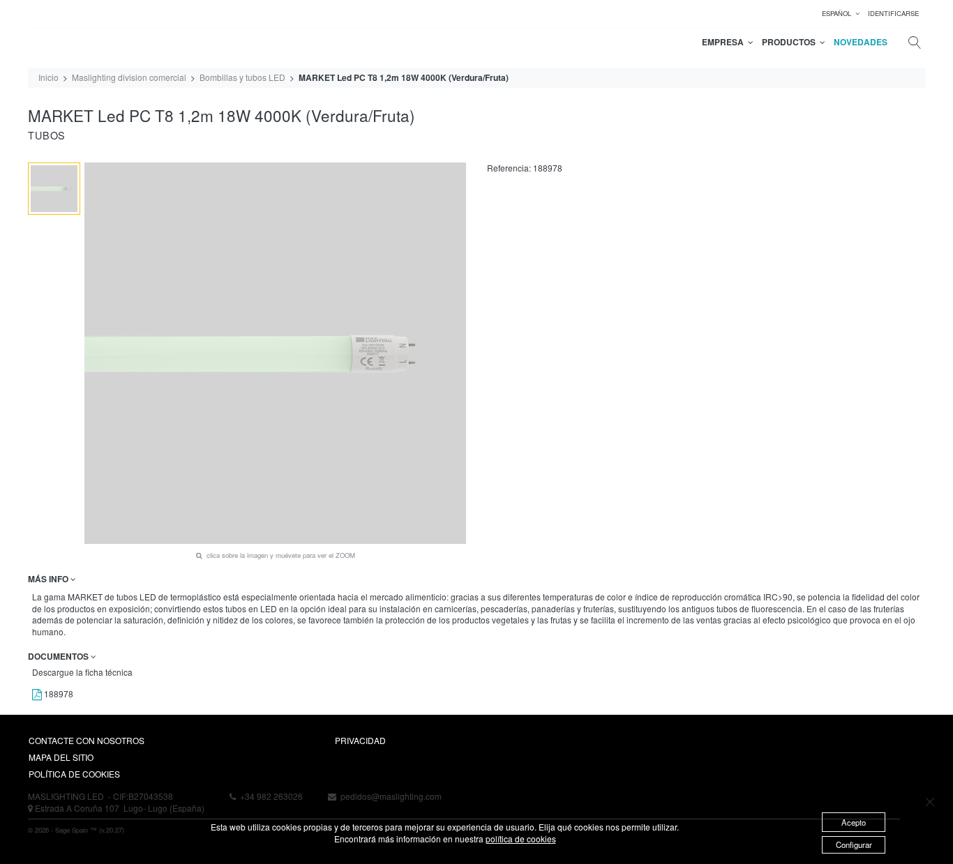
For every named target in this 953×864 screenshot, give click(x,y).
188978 (57, 693)
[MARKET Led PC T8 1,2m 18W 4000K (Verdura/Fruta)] (54, 188)
